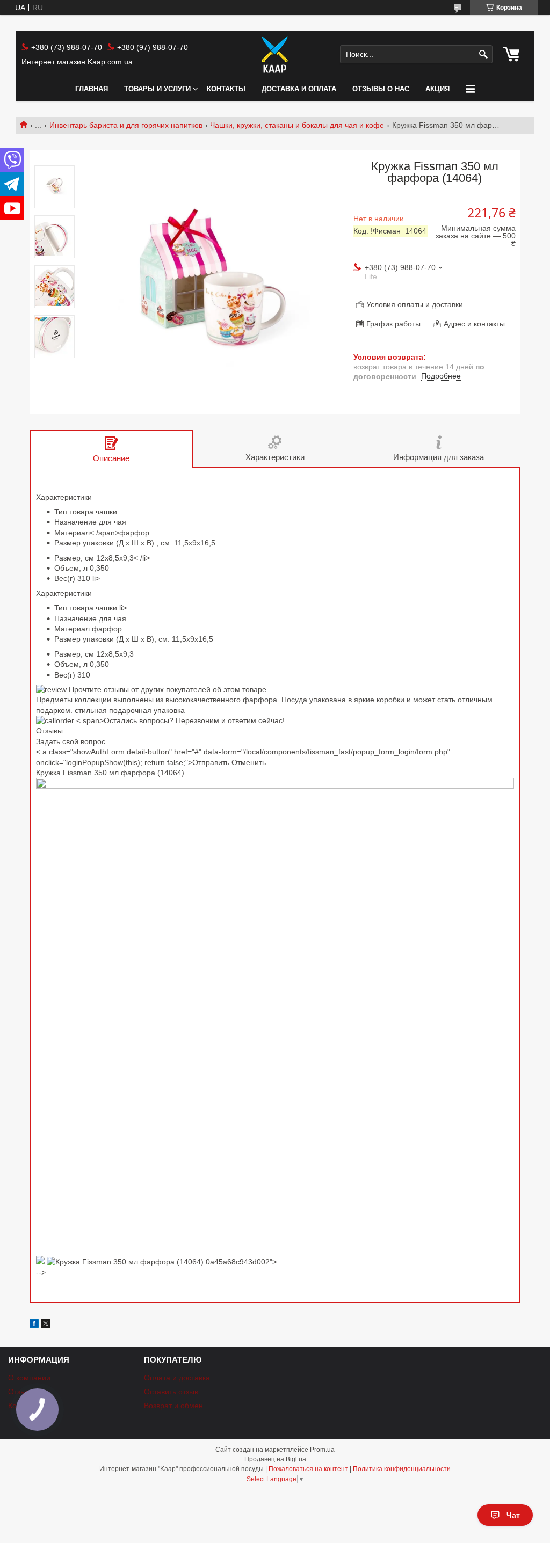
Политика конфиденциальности (402, 1469)
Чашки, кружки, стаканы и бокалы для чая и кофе (297, 125)
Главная (91, 89)
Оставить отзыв (171, 1391)
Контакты (226, 89)
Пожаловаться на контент (308, 1469)
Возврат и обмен (173, 1405)
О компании (29, 1377)
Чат (513, 1515)
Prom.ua (322, 1449)
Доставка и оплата (299, 89)
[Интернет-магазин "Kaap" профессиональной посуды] (275, 54)
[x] (45, 1325)
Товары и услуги (157, 89)
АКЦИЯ (437, 89)
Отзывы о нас (380, 89)
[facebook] (34, 1325)
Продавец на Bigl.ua (275, 1459)
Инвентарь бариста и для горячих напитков (125, 125)
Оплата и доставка (177, 1377)
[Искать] (483, 54)
